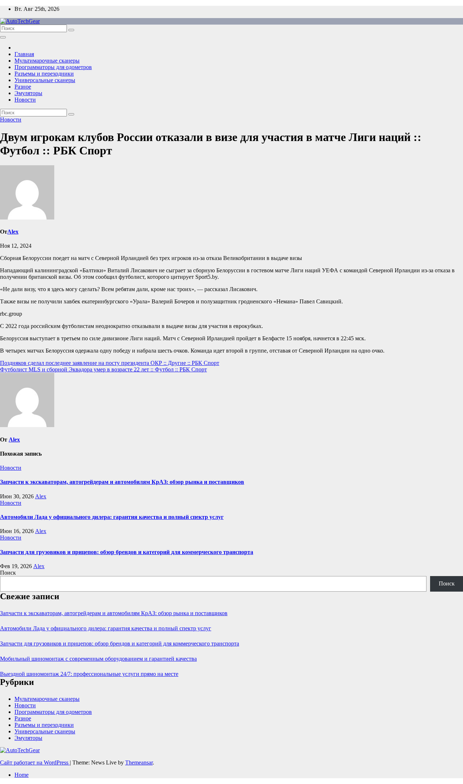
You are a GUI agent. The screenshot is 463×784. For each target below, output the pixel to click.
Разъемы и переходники (44, 74)
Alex (12, 232)
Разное (22, 87)
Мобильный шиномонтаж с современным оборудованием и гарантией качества (98, 659)
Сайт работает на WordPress (35, 762)
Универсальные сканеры (44, 80)
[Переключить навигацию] (3, 37)
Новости (25, 100)
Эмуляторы (28, 93)
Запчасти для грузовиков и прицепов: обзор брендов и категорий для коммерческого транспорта (126, 552)
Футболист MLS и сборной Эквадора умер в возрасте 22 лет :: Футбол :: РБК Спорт (103, 369)
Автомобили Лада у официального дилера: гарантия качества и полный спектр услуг (112, 517)
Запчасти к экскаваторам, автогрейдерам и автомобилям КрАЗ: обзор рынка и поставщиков (122, 482)
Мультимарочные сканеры (47, 60)
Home (21, 775)
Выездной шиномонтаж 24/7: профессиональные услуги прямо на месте (89, 674)
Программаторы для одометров (53, 67)
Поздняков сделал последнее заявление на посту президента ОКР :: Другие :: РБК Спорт (109, 363)
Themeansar (139, 762)
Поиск (8, 573)
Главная (24, 54)
